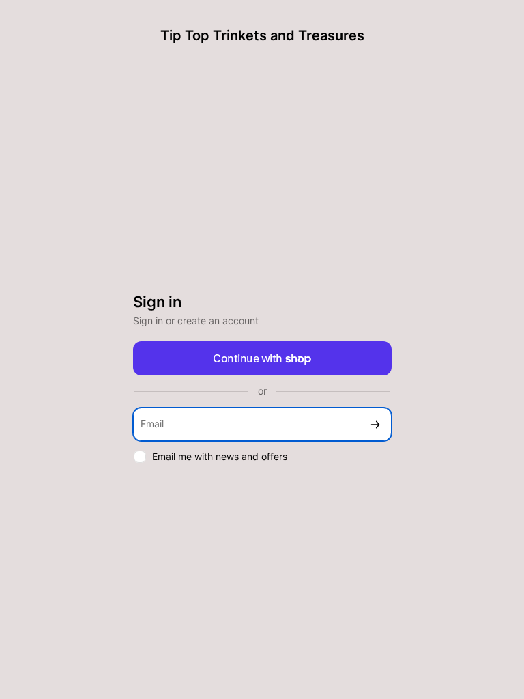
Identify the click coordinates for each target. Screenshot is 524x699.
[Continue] (375, 424)
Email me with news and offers (219, 456)
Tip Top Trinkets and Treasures (262, 35)
